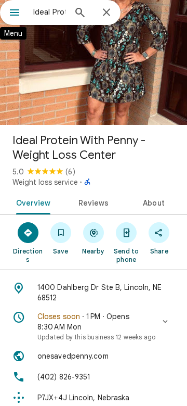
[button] (93, 326)
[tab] (31, 201)
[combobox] (49, 12)
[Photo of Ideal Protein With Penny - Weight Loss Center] (93, 62)
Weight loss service (45, 182)
